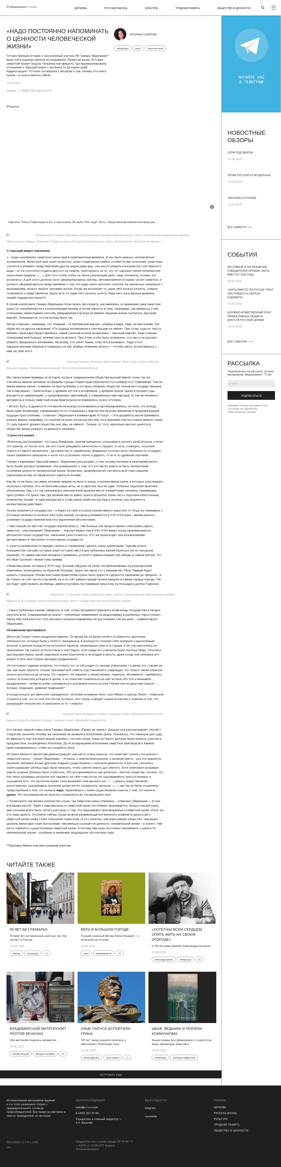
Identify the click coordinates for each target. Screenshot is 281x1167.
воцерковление (103, 953)
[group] (251, 162)
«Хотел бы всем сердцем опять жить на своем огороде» (177, 934)
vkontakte (151, 1116)
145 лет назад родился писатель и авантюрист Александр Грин (103, 1042)
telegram (150, 1108)
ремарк (16, 953)
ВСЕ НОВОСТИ (237, 227)
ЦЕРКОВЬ (80, 8)
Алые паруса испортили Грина (105, 1031)
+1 (46, 953)
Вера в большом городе (105, 929)
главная (11, 90)
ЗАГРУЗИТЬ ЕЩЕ (110, 1074)
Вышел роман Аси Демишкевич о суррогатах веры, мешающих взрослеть (182, 1042)
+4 (62, 1054)
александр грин (91, 1057)
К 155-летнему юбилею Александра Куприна (181, 946)
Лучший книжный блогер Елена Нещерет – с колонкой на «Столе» (110, 937)
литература (122, 48)
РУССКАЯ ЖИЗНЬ (115, 8)
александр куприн (163, 959)
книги (138, 48)
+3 (119, 953)
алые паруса (112, 1057)
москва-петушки (21, 1054)
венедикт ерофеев (45, 1054)
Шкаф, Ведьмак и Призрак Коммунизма (177, 1031)
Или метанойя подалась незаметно (33, 1040)
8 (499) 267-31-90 (87, 1113)
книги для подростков (184, 1057)
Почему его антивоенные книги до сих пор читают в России (38, 937)
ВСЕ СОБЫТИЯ (237, 341)
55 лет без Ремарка (28, 929)
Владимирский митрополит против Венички (38, 1031)
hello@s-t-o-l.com (87, 1107)
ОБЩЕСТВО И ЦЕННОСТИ (233, 8)
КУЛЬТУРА (151, 8)
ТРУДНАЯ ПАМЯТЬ (187, 8)
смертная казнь (155, 48)
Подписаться (251, 395)
